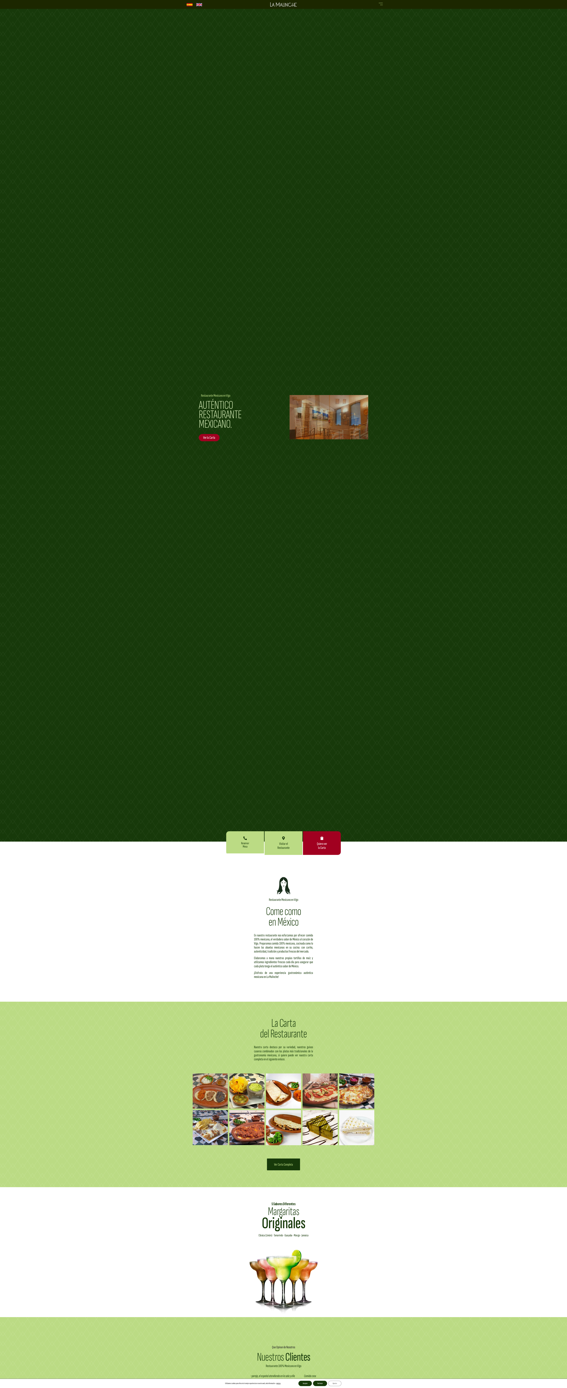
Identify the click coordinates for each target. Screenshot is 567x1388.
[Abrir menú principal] (380, 3)
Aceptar (305, 1383)
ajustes (278, 1383)
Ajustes (335, 1383)
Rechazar (320, 1383)
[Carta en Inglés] (199, 4)
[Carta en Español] (190, 4)
